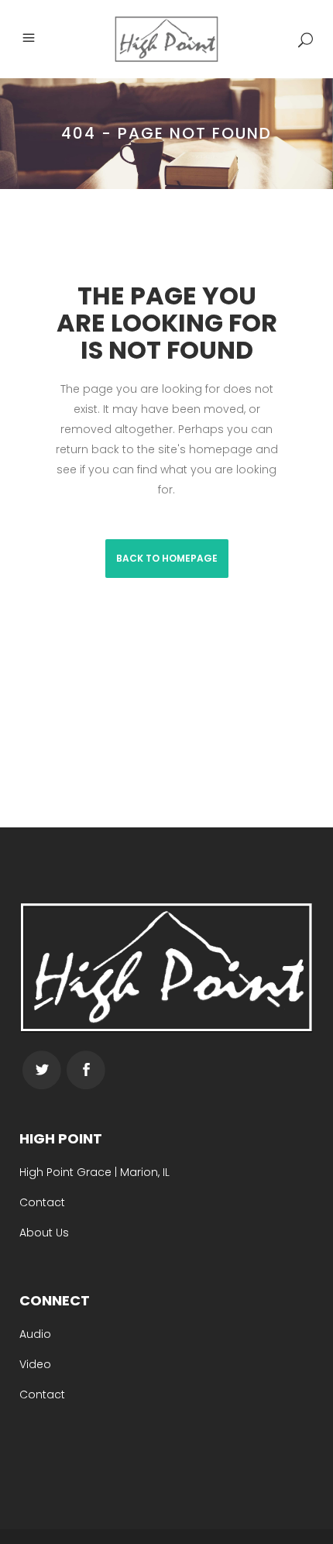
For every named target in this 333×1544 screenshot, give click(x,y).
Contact (42, 1202)
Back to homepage (167, 558)
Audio (35, 1334)
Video (35, 1364)
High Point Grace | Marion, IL (94, 1172)
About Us (44, 1232)
